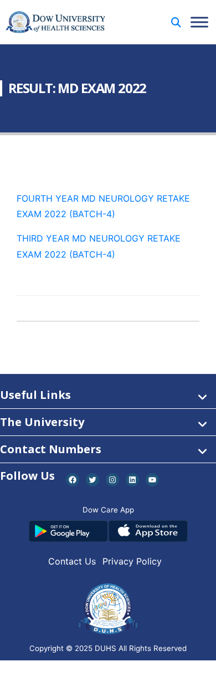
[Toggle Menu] (199, 22)
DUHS (105, 648)
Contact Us (72, 561)
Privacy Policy (132, 561)
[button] (176, 22)
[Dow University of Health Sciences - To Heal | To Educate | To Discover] (55, 22)
